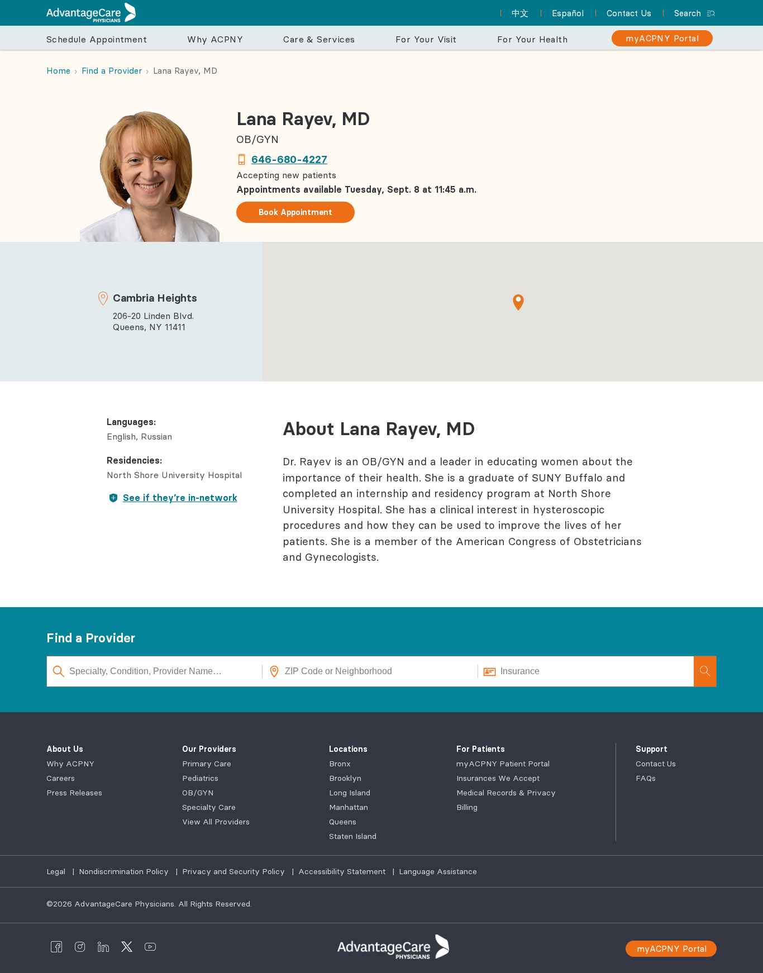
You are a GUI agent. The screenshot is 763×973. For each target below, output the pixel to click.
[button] (518, 302)
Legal (57, 871)
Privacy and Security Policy (234, 871)
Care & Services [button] (319, 39)
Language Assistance (438, 871)
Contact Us (656, 764)
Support (651, 749)
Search (687, 13)
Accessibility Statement (343, 871)
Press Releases (74, 793)
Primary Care (206, 764)
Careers (60, 778)
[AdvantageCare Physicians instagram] (80, 947)
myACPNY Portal (672, 948)
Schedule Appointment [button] (96, 39)
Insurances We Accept (498, 778)
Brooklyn (345, 778)
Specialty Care (209, 807)
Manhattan (348, 807)
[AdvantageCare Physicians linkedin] (103, 947)
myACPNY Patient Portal (503, 764)
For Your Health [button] (532, 39)
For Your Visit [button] (426, 39)
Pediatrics (200, 778)
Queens (342, 822)
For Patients (480, 749)
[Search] (705, 671)
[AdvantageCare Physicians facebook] (56, 947)
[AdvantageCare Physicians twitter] (127, 947)
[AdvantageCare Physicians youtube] (150, 947)
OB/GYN (197, 793)
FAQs (646, 778)
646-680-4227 (289, 159)
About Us (64, 749)
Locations (348, 749)
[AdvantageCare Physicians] (91, 12)
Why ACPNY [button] (215, 39)
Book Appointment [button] (295, 212)
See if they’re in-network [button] (180, 497)
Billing (467, 807)
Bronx (340, 764)
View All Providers (216, 822)
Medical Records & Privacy (506, 793)
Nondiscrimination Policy (125, 871)
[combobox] (155, 671)
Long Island (349, 793)
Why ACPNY (70, 764)
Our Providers (209, 749)
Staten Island (352, 836)
